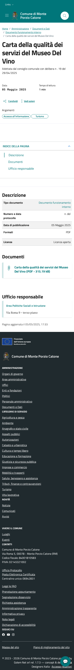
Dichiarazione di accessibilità (18, 625)
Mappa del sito (10, 647)
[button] (9, 4)
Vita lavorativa (10, 495)
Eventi (6, 540)
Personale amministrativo (17, 401)
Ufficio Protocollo (12, 570)
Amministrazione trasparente (19, 608)
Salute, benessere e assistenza (20, 478)
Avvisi (5, 516)
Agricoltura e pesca (13, 417)
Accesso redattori (62, 666)
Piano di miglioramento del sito (51, 647)
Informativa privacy (13, 614)
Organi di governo (12, 374)
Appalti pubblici (11, 434)
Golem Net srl (22, 662)
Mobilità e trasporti (13, 473)
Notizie (6, 505)
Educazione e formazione (16, 456)
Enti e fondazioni (12, 390)
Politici (6, 396)
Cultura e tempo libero (15, 451)
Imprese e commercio (14, 467)
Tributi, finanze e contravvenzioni (21, 484)
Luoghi (6, 534)
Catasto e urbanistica (14, 445)
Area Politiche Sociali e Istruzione (25, 306)
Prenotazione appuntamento (18, 592)
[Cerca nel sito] (65, 16)
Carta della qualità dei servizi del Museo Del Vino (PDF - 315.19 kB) (41, 269)
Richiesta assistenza (14, 603)
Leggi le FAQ (9, 586)
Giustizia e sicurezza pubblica (19, 462)
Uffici (5, 385)
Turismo (6, 489)
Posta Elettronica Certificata (18, 574)
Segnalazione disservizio (16, 597)
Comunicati (8, 511)
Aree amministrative (14, 379)
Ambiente (7, 423)
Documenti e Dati (12, 407)
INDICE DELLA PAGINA (16, 146)
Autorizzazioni (10, 440)
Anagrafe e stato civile (15, 428)
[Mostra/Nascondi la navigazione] (7, 15)
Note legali (8, 619)
